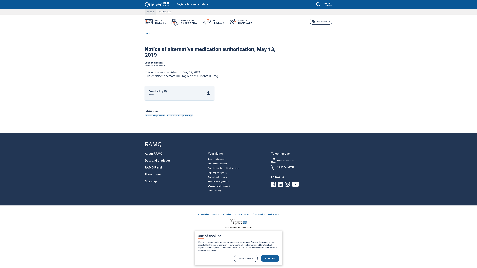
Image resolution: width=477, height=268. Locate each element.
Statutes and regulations (218, 181)
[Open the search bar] (318, 4)
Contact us (328, 6)
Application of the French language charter (230, 214)
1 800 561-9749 (285, 167)
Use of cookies (209, 236)
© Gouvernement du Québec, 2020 (238, 228)
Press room (153, 174)
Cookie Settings (215, 190)
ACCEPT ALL (270, 258)
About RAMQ (153, 153)
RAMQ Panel (153, 167)
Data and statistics (158, 160)
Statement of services (217, 164)
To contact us (280, 153)
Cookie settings (245, 258)
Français (327, 3)
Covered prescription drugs (180, 115)
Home (147, 33)
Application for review (217, 177)
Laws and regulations (155, 115)
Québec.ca (274, 214)
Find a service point (285, 161)
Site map (151, 181)
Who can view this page (219, 186)
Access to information (217, 159)
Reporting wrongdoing (217, 172)
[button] (169, 23)
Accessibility (203, 214)
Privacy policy (259, 214)
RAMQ (153, 144)
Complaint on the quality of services (223, 168)
